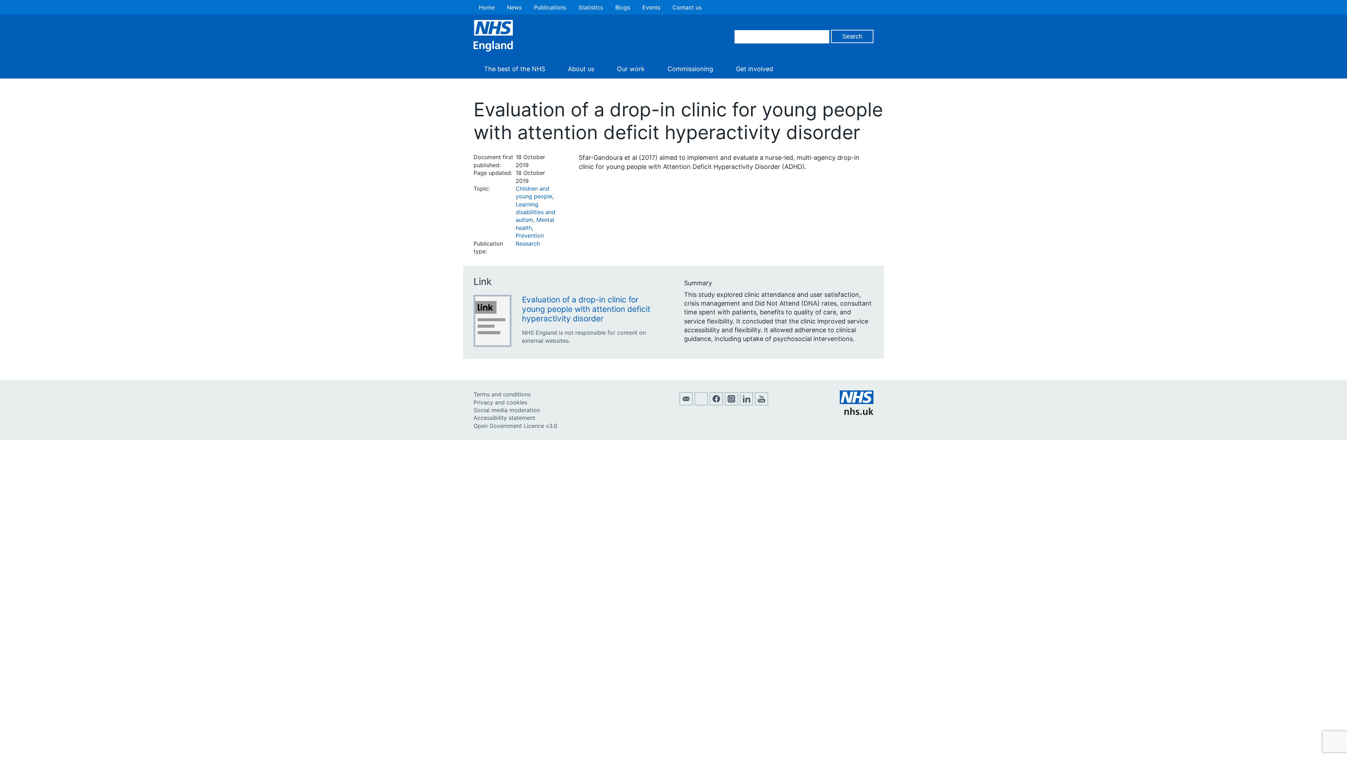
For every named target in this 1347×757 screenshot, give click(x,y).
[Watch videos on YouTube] (761, 403)
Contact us (687, 7)
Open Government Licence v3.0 (515, 425)
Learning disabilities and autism (535, 212)
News (514, 7)
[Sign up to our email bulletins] (686, 403)
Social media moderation (507, 410)
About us (581, 69)
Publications (550, 7)
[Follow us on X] (701, 403)
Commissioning (690, 69)
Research (528, 243)
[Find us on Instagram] (731, 403)
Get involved (754, 69)
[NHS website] (856, 412)
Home (487, 7)
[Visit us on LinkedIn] (746, 403)
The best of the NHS (514, 69)
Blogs (622, 7)
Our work (631, 69)
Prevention (530, 235)
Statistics (590, 7)
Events (651, 7)
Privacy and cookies (500, 402)
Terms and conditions (502, 394)
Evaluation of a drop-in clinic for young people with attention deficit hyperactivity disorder (586, 309)
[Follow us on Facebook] (716, 403)
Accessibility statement (504, 417)
